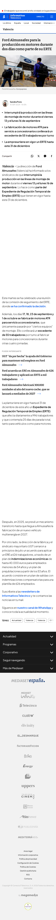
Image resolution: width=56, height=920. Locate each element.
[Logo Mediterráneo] (28, 837)
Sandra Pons (16, 102)
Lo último (7, 23)
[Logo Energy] (28, 766)
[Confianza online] (28, 909)
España (17, 23)
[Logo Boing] (28, 756)
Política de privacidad (28, 859)
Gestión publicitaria (28, 871)
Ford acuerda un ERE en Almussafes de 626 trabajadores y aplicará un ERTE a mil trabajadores (28, 375)
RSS (28, 875)
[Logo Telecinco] (28, 705)
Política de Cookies (28, 867)
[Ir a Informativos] (17, 16)
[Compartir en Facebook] (51, 156)
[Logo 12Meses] (28, 807)
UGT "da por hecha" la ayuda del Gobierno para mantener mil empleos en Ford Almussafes (27, 361)
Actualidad (16, 620)
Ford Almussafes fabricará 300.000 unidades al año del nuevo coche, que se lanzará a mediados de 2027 (26, 389)
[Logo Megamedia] (29, 895)
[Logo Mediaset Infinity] (28, 695)
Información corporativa (28, 855)
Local (26, 23)
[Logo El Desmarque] (28, 736)
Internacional (49, 23)
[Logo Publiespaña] (28, 827)
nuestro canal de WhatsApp (34, 607)
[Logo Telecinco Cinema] (28, 796)
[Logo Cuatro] (28, 715)
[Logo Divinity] (28, 725)
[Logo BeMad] (28, 776)
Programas (9, 644)
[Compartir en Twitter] (38, 156)
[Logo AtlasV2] (28, 816)
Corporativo (10, 652)
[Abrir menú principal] (51, 16)
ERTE (52, 620)
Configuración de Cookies (28, 863)
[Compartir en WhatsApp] (32, 156)
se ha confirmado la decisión (28, 306)
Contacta (28, 879)
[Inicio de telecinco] (4, 16)
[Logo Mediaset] (28, 682)
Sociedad (36, 23)
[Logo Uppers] (28, 786)
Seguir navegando (14, 660)
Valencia (8, 29)
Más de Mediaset (13, 668)
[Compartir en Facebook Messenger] (45, 156)
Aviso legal (28, 851)
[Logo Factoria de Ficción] (28, 746)
